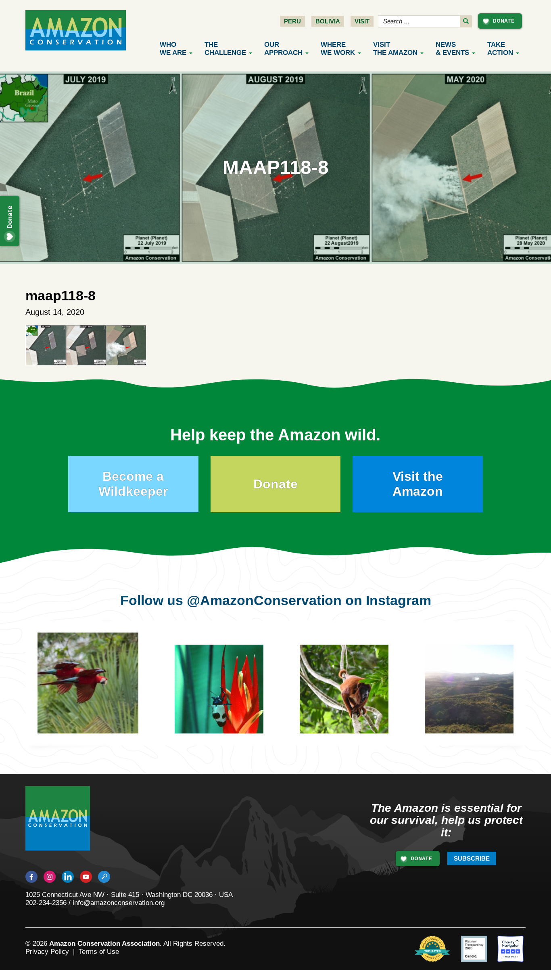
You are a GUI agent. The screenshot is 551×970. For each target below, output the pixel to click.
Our (283, 49)
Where (338, 49)
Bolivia (327, 21)
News (452, 49)
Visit (362, 21)
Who (173, 49)
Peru (292, 21)
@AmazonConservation (264, 600)
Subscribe (472, 858)
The (225, 49)
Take (500, 49)
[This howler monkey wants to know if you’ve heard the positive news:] (350, 695)
